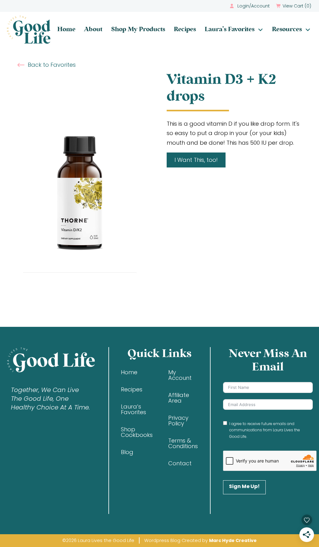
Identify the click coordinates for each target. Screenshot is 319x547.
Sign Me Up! (244, 486)
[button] (294, 6)
